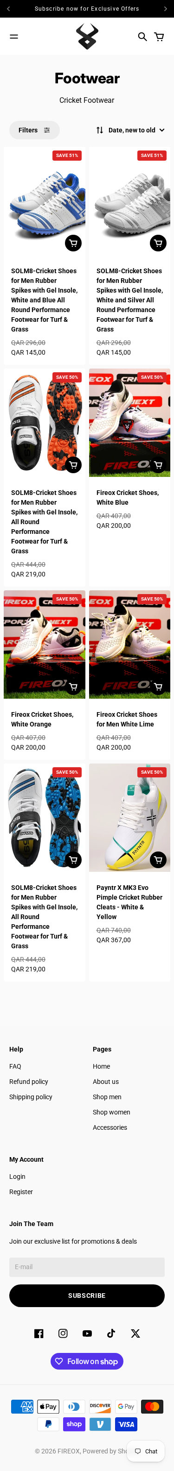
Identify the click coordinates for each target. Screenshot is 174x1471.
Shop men (107, 1097)
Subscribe (87, 1295)
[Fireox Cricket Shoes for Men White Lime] (130, 644)
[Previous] (10, 9)
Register (21, 1192)
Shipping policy (30, 1097)
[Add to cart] (73, 243)
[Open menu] (14, 36)
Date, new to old (132, 130)
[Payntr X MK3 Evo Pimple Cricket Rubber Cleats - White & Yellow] (130, 818)
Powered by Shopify (111, 1451)
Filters (28, 130)
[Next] (165, 9)
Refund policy (28, 1081)
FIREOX (69, 1451)
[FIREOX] (87, 36)
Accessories (110, 1127)
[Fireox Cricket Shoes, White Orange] (44, 644)
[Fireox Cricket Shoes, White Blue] (130, 423)
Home (101, 1066)
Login (17, 1176)
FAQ (15, 1066)
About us (106, 1081)
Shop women (111, 1112)
